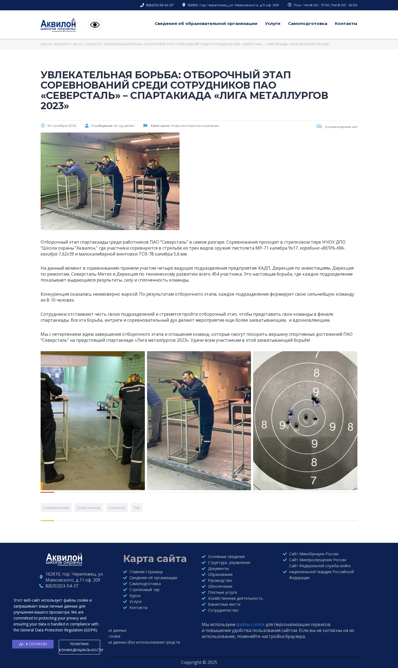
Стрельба (117, 507)
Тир (136, 507)
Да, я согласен (33, 644)
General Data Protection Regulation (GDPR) (58, 629)
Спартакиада (88, 507)
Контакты (346, 23)
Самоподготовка (307, 23)
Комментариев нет (340, 127)
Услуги (272, 23)
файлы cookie (250, 624)
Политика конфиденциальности (79, 647)
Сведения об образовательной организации (206, 23)
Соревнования (56, 507)
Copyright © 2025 (199, 662)
